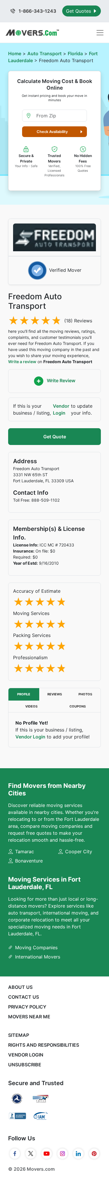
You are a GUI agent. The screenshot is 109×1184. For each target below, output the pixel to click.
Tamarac (24, 851)
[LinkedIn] (78, 1153)
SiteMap (18, 1035)
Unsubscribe (24, 1064)
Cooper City (78, 851)
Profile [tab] (23, 694)
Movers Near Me (29, 1016)
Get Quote (54, 436)
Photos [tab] (85, 694)
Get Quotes (79, 11)
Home (14, 53)
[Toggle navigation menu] (100, 32)
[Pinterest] (94, 1153)
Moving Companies (36, 947)
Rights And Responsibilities (43, 1045)
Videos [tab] (31, 706)
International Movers (37, 957)
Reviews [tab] (54, 694)
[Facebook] (15, 1153)
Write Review (60, 381)
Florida (75, 53)
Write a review (22, 361)
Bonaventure (29, 861)
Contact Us (23, 997)
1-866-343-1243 (36, 11)
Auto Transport (44, 53)
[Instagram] (62, 1153)
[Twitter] (30, 1153)
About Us (20, 987)
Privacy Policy (27, 1007)
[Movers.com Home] (32, 32)
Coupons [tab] (77, 706)
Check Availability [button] (52, 132)
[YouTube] (46, 1153)
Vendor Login (61, 409)
